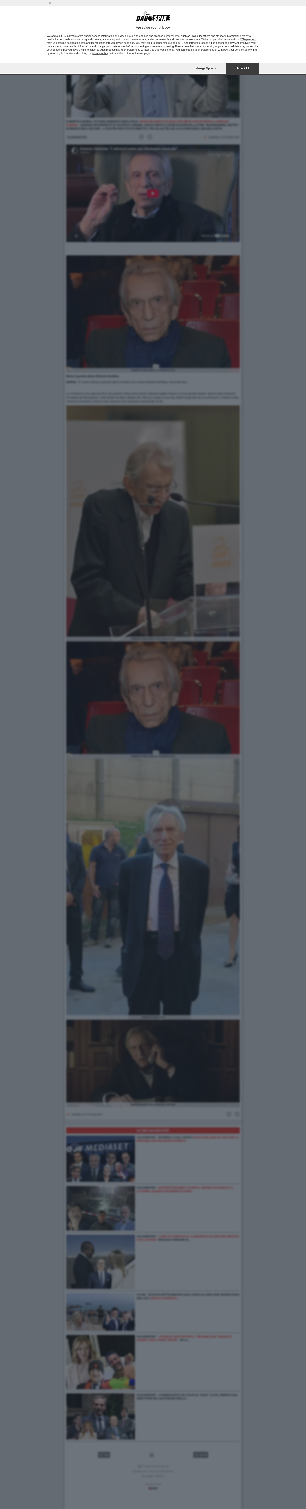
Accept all (242, 68)
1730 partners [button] (69, 35)
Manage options (206, 68)
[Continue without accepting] (50, 3)
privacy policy (100, 53)
